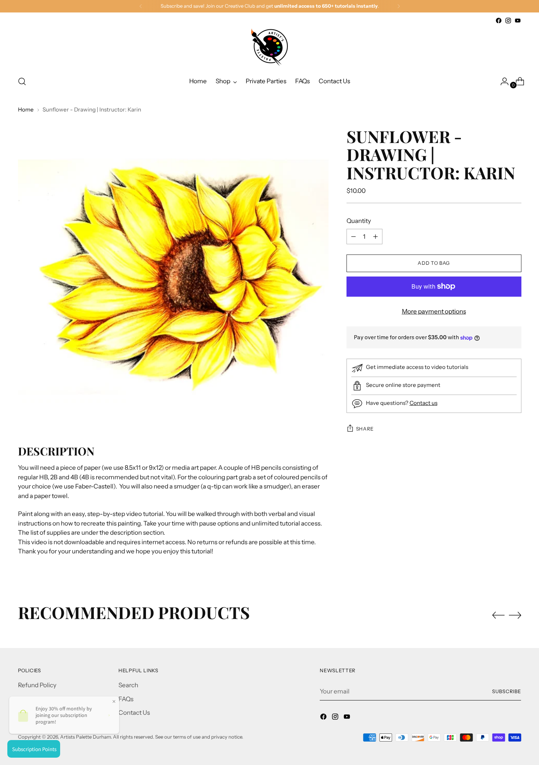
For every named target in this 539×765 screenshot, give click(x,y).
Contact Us (134, 712)
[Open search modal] (22, 81)
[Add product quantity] (353, 236)
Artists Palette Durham (85, 737)
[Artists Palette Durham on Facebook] (498, 20)
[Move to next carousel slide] (515, 615)
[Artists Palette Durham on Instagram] (508, 20)
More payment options (434, 311)
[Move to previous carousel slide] (498, 615)
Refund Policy (37, 685)
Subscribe (506, 691)
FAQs (125, 699)
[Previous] (141, 6)
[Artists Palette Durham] (269, 47)
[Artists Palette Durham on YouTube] (517, 20)
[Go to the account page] (501, 81)
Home (26, 109)
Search (128, 685)
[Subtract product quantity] (375, 236)
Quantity (358, 220)
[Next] (398, 6)
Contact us (423, 402)
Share (365, 429)
